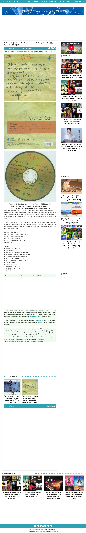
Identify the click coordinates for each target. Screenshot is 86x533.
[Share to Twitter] (54, 48)
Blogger (55, 531)
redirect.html (39, 320)
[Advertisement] (43, 28)
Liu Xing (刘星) (43, 51)
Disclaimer (35, 1)
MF (22, 276)
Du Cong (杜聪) (12, 51)
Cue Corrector (25, 341)
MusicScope (12, 341)
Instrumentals (34, 51)
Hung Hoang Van (40, 531)
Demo (33, 276)
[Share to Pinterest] (52, 48)
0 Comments (28, 48)
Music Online (52, 1)
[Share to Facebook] (49, 48)
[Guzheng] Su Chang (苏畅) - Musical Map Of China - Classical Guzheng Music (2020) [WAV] (71, 198)
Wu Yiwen (51, 51)
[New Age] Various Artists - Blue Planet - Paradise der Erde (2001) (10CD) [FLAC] (71, 221)
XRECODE (40, 341)
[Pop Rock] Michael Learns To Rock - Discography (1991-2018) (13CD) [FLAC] (71, 98)
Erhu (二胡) (27, 51)
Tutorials (68, 1)
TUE (11, 48)
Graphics (61, 1)
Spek (18, 341)
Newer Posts (10, 406)
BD (25, 276)
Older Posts (50, 406)
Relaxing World (39, 529)
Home (28, 1)
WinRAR (33, 341)
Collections (44, 1)
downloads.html (35, 316)
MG (29, 276)
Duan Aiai (20, 51)
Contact (76, 1)
